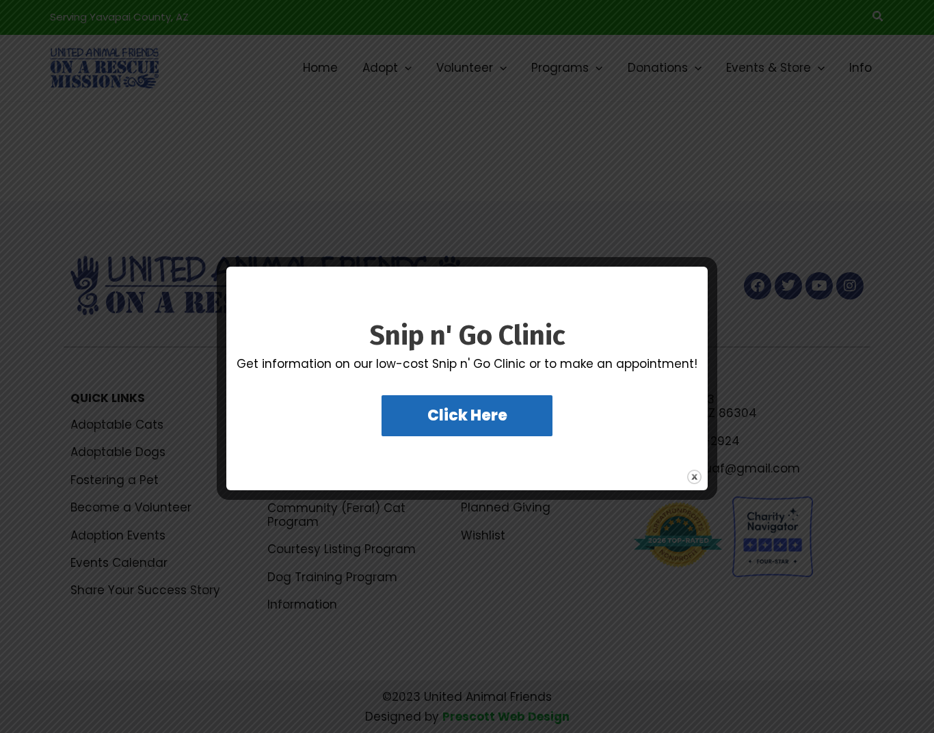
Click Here (467, 415)
